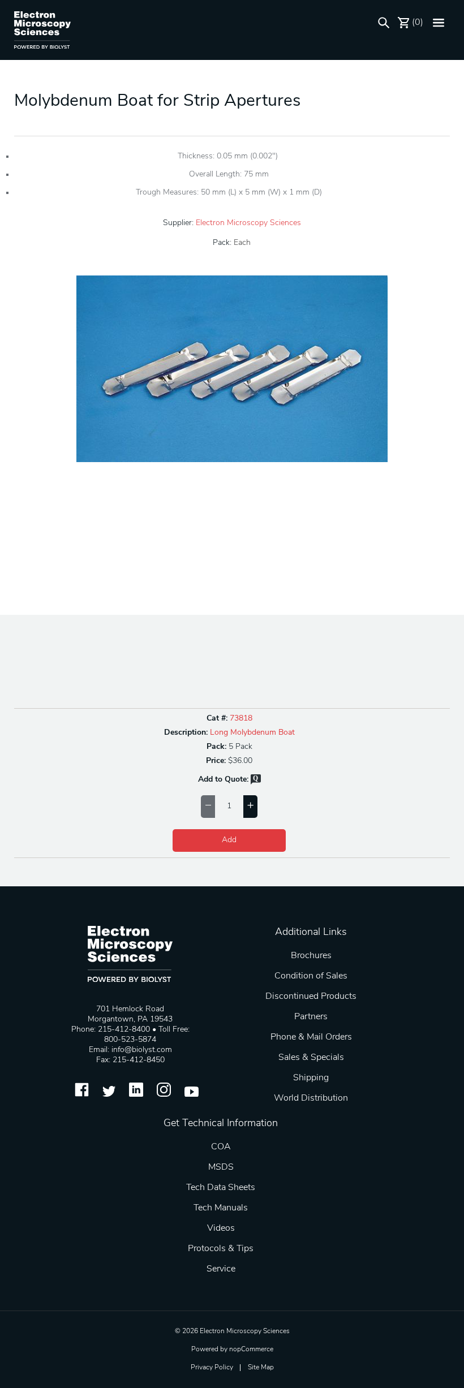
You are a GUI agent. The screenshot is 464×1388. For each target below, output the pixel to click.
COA (221, 1147)
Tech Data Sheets (220, 1187)
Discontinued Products (310, 996)
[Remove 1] (208, 806)
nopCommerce (251, 1349)
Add (229, 840)
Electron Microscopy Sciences (248, 223)
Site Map (261, 1367)
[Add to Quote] (256, 782)
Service (221, 1269)
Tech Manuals (221, 1208)
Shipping (311, 1078)
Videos (221, 1228)
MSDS (221, 1167)
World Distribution (311, 1098)
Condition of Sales (310, 976)
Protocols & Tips (221, 1248)
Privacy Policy (212, 1367)
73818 (241, 718)
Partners (311, 1016)
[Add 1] (250, 806)
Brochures (311, 955)
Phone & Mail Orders (311, 1037)
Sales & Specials (311, 1057)
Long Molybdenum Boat (252, 733)
